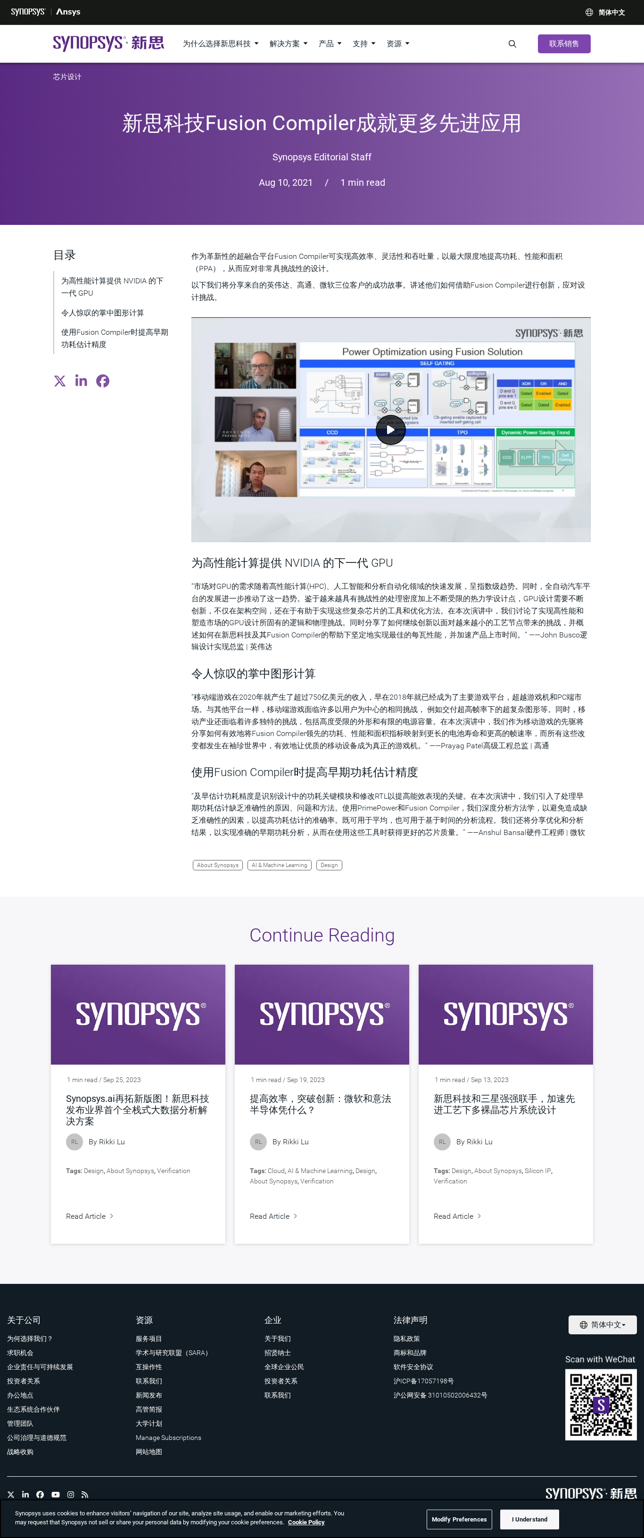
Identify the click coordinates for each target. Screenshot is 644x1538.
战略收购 (20, 1451)
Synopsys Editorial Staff (322, 157)
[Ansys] (68, 12)
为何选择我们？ (30, 1338)
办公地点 (20, 1395)
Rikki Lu (112, 1141)
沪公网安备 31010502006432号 (440, 1395)
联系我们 (149, 1381)
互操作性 (149, 1367)
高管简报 (149, 1409)
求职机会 (20, 1352)
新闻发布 (149, 1395)
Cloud (276, 1170)
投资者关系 (23, 1381)
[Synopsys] (28, 12)
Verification (173, 1170)
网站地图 (149, 1451)
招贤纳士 (277, 1352)
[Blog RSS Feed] (85, 1494)
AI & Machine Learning (279, 865)
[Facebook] (40, 1494)
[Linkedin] (25, 1494)
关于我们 (277, 1338)
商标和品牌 (410, 1352)
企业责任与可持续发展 (40, 1367)
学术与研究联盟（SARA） (174, 1352)
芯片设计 (67, 77)
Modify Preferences (459, 1519)
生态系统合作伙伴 (33, 1409)
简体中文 (612, 12)
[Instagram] (70, 1494)
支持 (360, 43)
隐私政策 (407, 1338)
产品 (326, 43)
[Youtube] (55, 1494)
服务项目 (149, 1338)
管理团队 (20, 1423)
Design (329, 865)
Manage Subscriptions (168, 1437)
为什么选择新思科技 (217, 43)
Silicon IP (538, 1170)
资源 (394, 43)
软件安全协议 (413, 1367)
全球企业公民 (284, 1367)
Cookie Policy (306, 1522)
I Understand (530, 1519)
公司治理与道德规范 (36, 1437)
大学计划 (149, 1423)
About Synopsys (218, 865)
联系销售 (564, 43)
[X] (11, 1494)
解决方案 (285, 43)
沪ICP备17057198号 (424, 1381)
